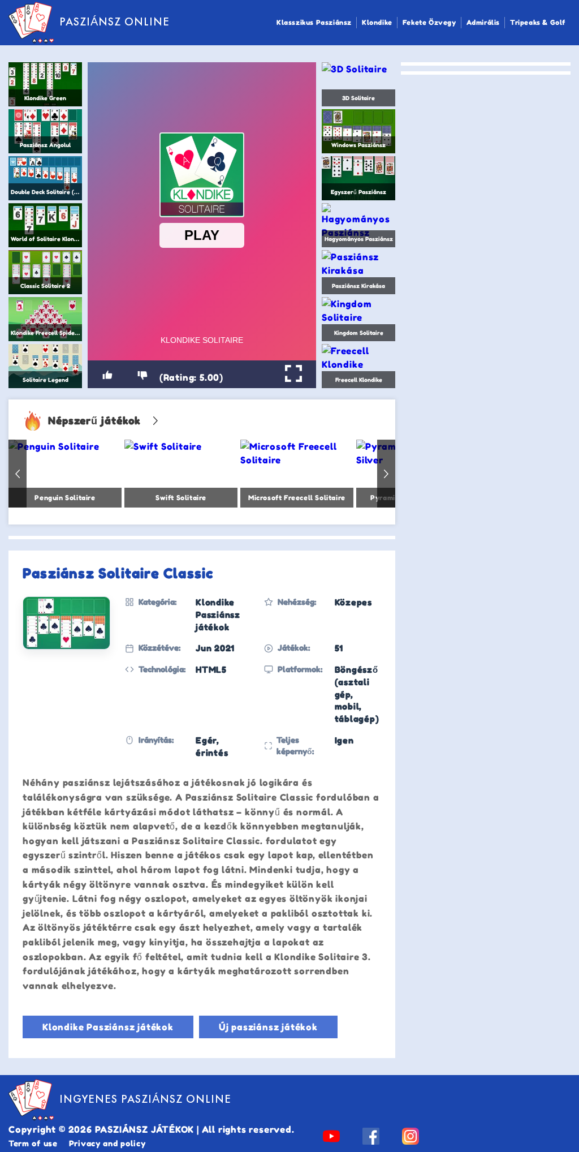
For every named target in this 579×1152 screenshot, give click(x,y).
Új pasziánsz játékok (268, 1027)
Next (386, 474)
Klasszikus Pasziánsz (314, 22)
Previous (17, 474)
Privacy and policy (107, 1143)
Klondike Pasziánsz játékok (108, 1027)
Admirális (483, 22)
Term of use (33, 1143)
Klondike (377, 22)
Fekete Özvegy (429, 22)
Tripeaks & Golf (537, 22)
